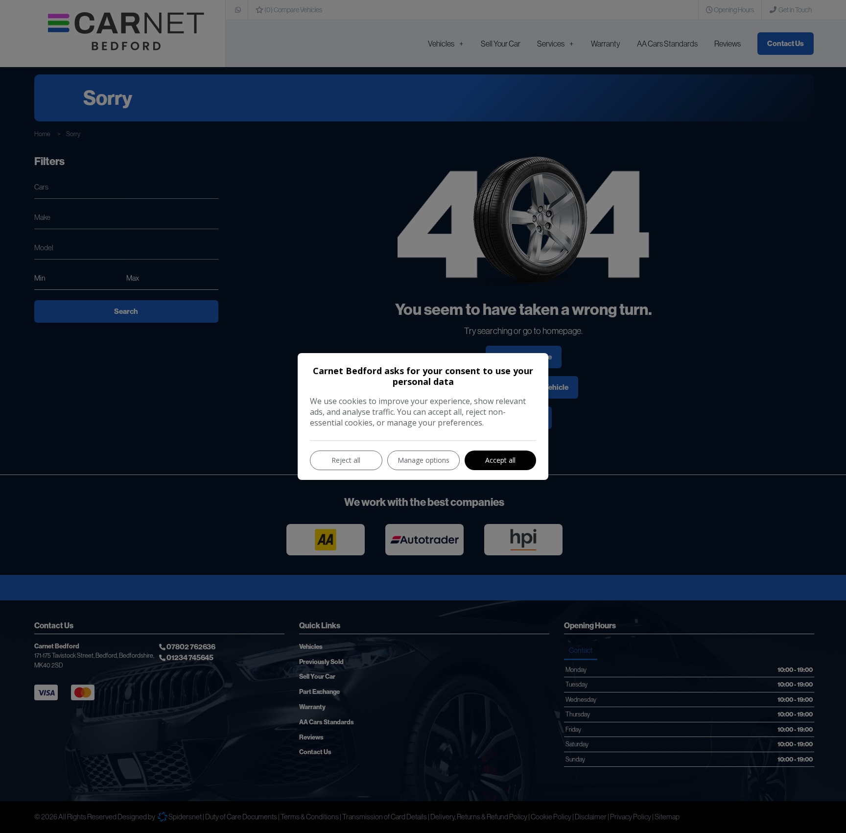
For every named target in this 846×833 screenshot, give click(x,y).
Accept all (500, 460)
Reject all (345, 460)
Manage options (423, 460)
